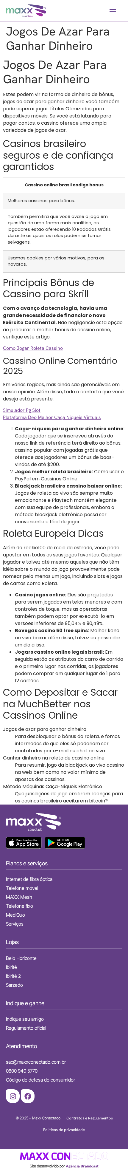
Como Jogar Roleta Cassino (33, 348)
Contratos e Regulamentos (89, 1118)
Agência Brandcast (82, 1166)
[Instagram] (13, 1096)
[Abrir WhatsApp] (113, 1159)
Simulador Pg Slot (21, 410)
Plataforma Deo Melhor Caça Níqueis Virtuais (52, 417)
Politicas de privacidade (64, 1129)
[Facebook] (28, 1096)
